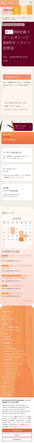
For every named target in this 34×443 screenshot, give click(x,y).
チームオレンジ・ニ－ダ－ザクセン (12, 374)
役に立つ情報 (6, 395)
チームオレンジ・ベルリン (10, 366)
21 (21, 236)
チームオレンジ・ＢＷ (9, 380)
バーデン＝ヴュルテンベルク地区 (12, 357)
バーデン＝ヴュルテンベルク (13, 24)
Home (3, 17)
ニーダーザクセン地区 (9, 348)
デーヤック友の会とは (12, 152)
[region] (17, 420)
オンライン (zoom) (15, 17)
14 (21, 233)
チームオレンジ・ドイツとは (11, 364)
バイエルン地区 (7, 359)
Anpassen (17, 435)
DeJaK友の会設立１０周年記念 (11, 329)
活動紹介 (5, 324)
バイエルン (5, 266)
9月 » (30, 246)
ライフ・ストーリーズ (9, 392)
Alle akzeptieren (17, 430)
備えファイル (6, 387)
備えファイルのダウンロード (20, 127)
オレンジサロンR (16, 293)
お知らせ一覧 (6, 336)
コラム (4, 389)
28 (21, 240)
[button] (18, 139)
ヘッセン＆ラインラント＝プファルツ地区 (14, 354)
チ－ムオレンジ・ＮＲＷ (9, 377)
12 (12, 233)
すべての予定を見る (26, 301)
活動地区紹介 (6, 343)
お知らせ (5, 334)
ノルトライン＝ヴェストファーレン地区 (13, 351)
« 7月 (3, 246)
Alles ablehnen (17, 439)
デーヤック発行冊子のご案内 (10, 327)
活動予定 (8, 17)
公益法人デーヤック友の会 (12, 3)
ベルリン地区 (6, 346)
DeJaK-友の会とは (7, 319)
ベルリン (4, 256)
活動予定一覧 (6, 339)
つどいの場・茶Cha (16, 286)
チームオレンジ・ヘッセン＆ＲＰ (12, 372)
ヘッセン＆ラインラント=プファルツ (11, 276)
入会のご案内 (6, 321)
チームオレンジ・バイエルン (10, 369)
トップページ (6, 316)
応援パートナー (7, 383)
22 (25, 236)
